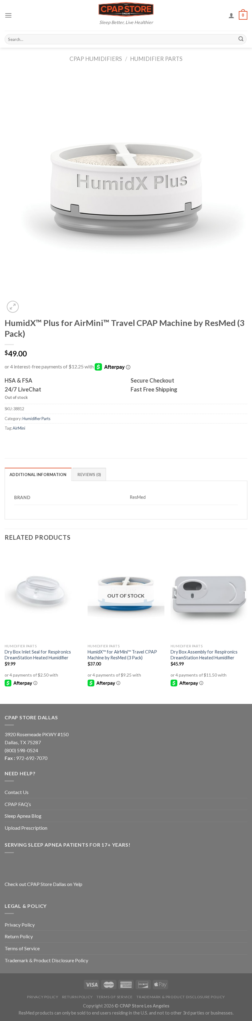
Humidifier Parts (156, 58)
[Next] (247, 625)
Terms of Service (22, 948)
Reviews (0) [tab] (89, 474)
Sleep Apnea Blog (23, 816)
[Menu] (8, 15)
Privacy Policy (20, 925)
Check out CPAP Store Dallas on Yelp (43, 884)
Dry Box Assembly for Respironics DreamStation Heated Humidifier (204, 654)
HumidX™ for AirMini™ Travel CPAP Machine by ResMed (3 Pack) (122, 654)
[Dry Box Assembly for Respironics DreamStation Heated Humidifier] (209, 595)
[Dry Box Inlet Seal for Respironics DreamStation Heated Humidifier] (43, 595)
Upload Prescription (26, 828)
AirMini (19, 428)
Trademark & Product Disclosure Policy (46, 960)
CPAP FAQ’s (18, 804)
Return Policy (19, 936)
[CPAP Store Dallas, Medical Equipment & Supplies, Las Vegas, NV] (43, 866)
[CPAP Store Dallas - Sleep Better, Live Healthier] (126, 9)
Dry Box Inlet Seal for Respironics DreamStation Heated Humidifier (38, 654)
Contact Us (17, 792)
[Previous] (5, 625)
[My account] (231, 15)
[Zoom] (13, 307)
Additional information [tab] (38, 474)
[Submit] (241, 39)
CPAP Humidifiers (95, 58)
